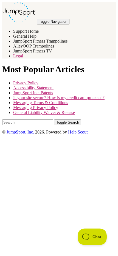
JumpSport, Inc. (20, 132)
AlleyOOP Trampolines (33, 46)
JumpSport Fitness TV (32, 51)
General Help (24, 36)
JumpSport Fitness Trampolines (40, 41)
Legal (18, 56)
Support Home (26, 31)
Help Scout (78, 132)
